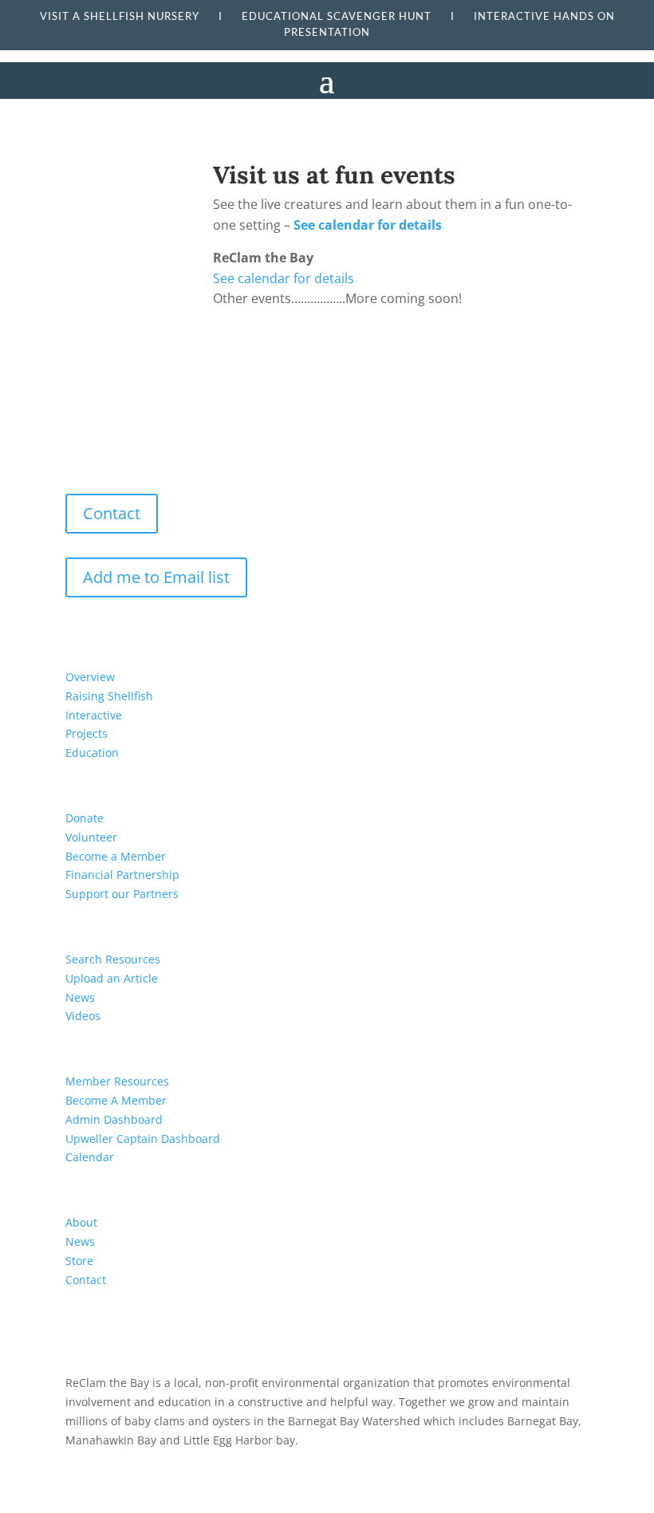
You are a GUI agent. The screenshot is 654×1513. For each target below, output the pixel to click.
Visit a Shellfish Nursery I (141, 16)
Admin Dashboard (114, 1119)
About (81, 1222)
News (80, 997)
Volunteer (91, 837)
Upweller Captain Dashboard (142, 1138)
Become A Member (116, 1100)
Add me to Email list (156, 577)
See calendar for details (368, 225)
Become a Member (115, 856)
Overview (90, 676)
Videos (82, 1015)
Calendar (89, 1156)
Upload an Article (111, 978)
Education (92, 752)
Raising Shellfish (109, 695)
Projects (86, 733)
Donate (84, 817)
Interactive (93, 715)
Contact (111, 513)
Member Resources (117, 1081)
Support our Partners (122, 893)
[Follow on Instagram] (119, 450)
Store (79, 1260)
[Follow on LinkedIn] (151, 450)
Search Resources (112, 959)
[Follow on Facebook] (87, 450)
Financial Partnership (122, 874)
